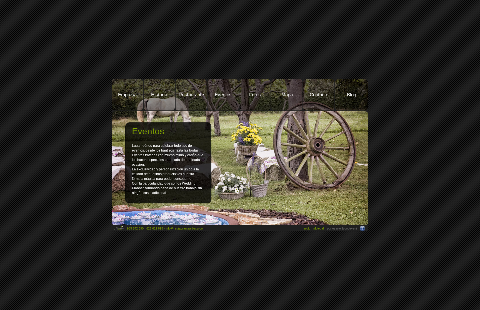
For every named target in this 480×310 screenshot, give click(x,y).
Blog (351, 94)
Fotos (255, 94)
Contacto (319, 94)
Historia (159, 94)
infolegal (318, 228)
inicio (307, 228)
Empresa (127, 94)
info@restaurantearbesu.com (185, 228)
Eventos (223, 94)
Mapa (287, 94)
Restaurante (191, 94)
